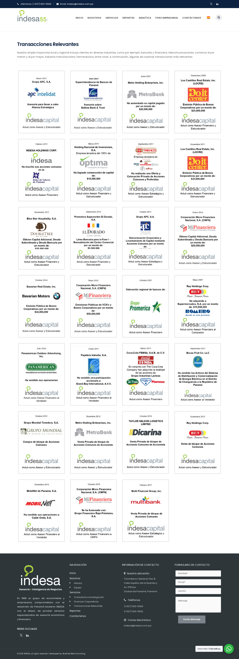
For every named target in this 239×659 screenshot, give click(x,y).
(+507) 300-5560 (42, 3)
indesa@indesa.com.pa (80, 3)
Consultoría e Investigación (89, 597)
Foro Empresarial (166, 17)
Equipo (77, 587)
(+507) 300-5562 (133, 611)
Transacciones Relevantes (88, 605)
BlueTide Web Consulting (74, 653)
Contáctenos (191, 17)
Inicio (79, 17)
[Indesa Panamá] (32, 19)
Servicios (112, 17)
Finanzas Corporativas (86, 601)
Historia (78, 583)
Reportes (128, 17)
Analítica (145, 17)
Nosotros (94, 17)
